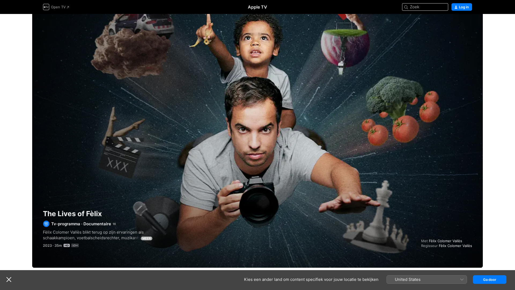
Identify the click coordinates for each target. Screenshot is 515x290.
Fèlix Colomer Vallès (445, 241)
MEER (146, 238)
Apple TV (257, 7)
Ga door (489, 279)
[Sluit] (8, 279)
